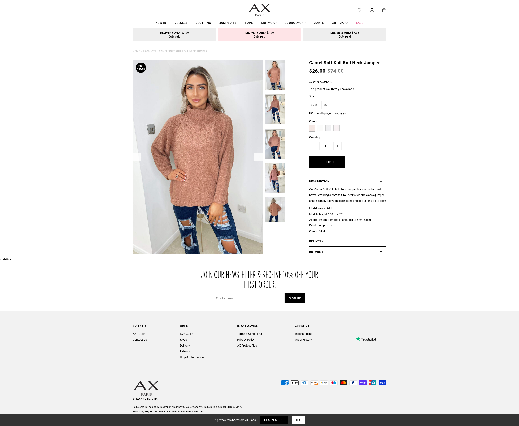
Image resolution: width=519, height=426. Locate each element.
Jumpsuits (228, 23)
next (258, 157)
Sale (360, 23)
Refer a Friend (303, 334)
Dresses (181, 23)
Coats (319, 23)
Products (149, 51)
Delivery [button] (316, 241)
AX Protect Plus (247, 345)
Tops (249, 23)
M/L (326, 105)
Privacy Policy (246, 339)
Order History (303, 339)
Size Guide (340, 113)
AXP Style (139, 334)
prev (137, 157)
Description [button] (319, 181)
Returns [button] (316, 251)
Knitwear (269, 23)
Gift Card (340, 23)
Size (311, 96)
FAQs (183, 339)
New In (160, 23)
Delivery (185, 345)
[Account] (368, 10)
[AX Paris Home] (259, 10)
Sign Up (295, 298)
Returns (185, 351)
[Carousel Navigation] (198, 157)
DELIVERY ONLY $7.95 (174, 34)
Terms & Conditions (249, 334)
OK (298, 420)
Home (136, 51)
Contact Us (140, 339)
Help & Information (192, 357)
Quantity (314, 137)
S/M (314, 105)
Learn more (274, 420)
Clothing (203, 23)
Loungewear (295, 23)
